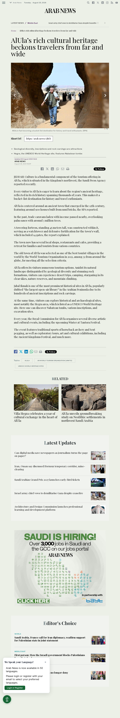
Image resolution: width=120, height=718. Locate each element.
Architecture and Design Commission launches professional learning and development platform (48, 508)
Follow (100, 169)
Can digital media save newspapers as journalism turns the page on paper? (51, 454)
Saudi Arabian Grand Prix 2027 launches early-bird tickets (47, 479)
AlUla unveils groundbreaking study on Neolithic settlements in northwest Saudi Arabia (83, 416)
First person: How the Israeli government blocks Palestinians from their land (49, 656)
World (17, 634)
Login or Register (15, 688)
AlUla (27, 360)
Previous (14, 95)
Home (13, 30)
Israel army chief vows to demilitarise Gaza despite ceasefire (64, 23)
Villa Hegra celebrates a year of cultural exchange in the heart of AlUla (35, 416)
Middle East (33, 23)
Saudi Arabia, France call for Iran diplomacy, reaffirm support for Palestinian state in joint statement (49, 639)
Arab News (17, 3)
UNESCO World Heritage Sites (31, 366)
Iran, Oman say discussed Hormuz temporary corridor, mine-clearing (49, 468)
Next (105, 95)
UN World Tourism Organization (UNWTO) (54, 360)
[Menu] (3, 2)
